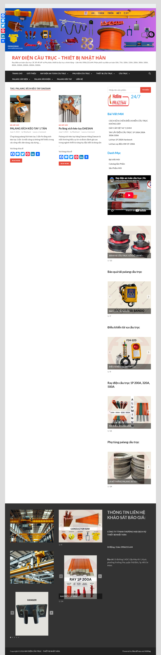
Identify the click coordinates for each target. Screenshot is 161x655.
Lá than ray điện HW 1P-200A (122, 144)
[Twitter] (3, 25)
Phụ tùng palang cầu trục (123, 442)
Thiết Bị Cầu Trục (104, 73)
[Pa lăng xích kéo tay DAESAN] (81, 108)
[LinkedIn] (3, 35)
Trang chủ (17, 73)
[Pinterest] (3, 30)
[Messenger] (3, 20)
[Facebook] (3, 15)
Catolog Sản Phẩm (117, 164)
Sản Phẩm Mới (115, 168)
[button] (148, 241)
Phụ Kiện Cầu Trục (81, 73)
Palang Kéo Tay (64, 79)
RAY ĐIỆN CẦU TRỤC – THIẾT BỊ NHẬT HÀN (59, 58)
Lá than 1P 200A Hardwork (120, 139)
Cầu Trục (123, 73)
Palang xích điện (42, 79)
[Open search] (150, 73)
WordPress (136, 651)
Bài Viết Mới (14, 125)
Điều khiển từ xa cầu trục (124, 327)
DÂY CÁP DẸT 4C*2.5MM (120, 128)
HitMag (148, 651)
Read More (15, 160)
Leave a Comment (39, 132)
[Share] (3, 40)
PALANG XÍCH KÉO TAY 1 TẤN (28, 128)
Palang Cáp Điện (20, 79)
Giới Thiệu (31, 73)
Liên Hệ (79, 79)
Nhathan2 (27, 132)
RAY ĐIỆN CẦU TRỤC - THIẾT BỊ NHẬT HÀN (42, 651)
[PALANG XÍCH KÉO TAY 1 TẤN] (32, 108)
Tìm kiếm (145, 90)
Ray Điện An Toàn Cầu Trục (53, 73)
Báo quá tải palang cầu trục (125, 271)
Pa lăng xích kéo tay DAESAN (76, 128)
